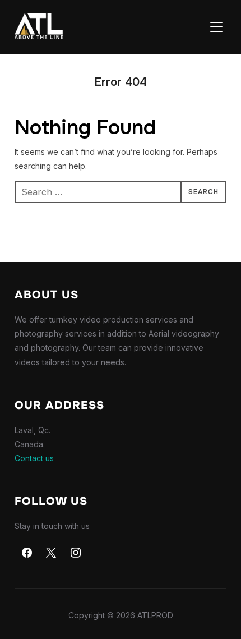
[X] (51, 553)
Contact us (34, 458)
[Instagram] (75, 553)
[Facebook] (27, 553)
